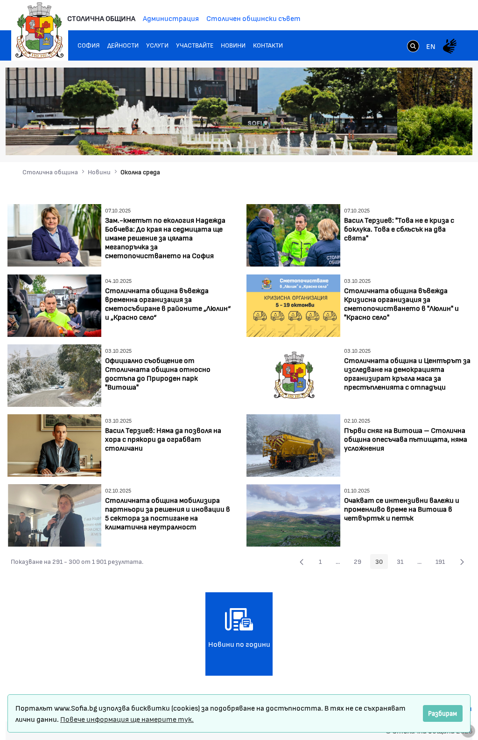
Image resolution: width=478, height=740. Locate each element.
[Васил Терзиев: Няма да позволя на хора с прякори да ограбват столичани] (54, 444)
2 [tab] (397, 140)
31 (402, 563)
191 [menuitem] (443, 563)
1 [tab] (388, 140)
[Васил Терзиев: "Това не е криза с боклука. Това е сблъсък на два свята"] (293, 234)
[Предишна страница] (301, 561)
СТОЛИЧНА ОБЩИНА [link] (101, 18)
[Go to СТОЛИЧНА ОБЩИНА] (39, 30)
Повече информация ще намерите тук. (127, 718)
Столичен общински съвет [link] (253, 18)
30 (381, 563)
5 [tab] (425, 140)
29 (360, 563)
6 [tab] (435, 140)
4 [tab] (416, 140)
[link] (413, 47)
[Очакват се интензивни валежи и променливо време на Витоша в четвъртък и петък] (293, 514)
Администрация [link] (171, 18)
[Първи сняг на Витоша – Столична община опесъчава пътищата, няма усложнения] (293, 444)
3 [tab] (407, 140)
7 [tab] (444, 140)
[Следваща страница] (462, 561)
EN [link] (431, 45)
